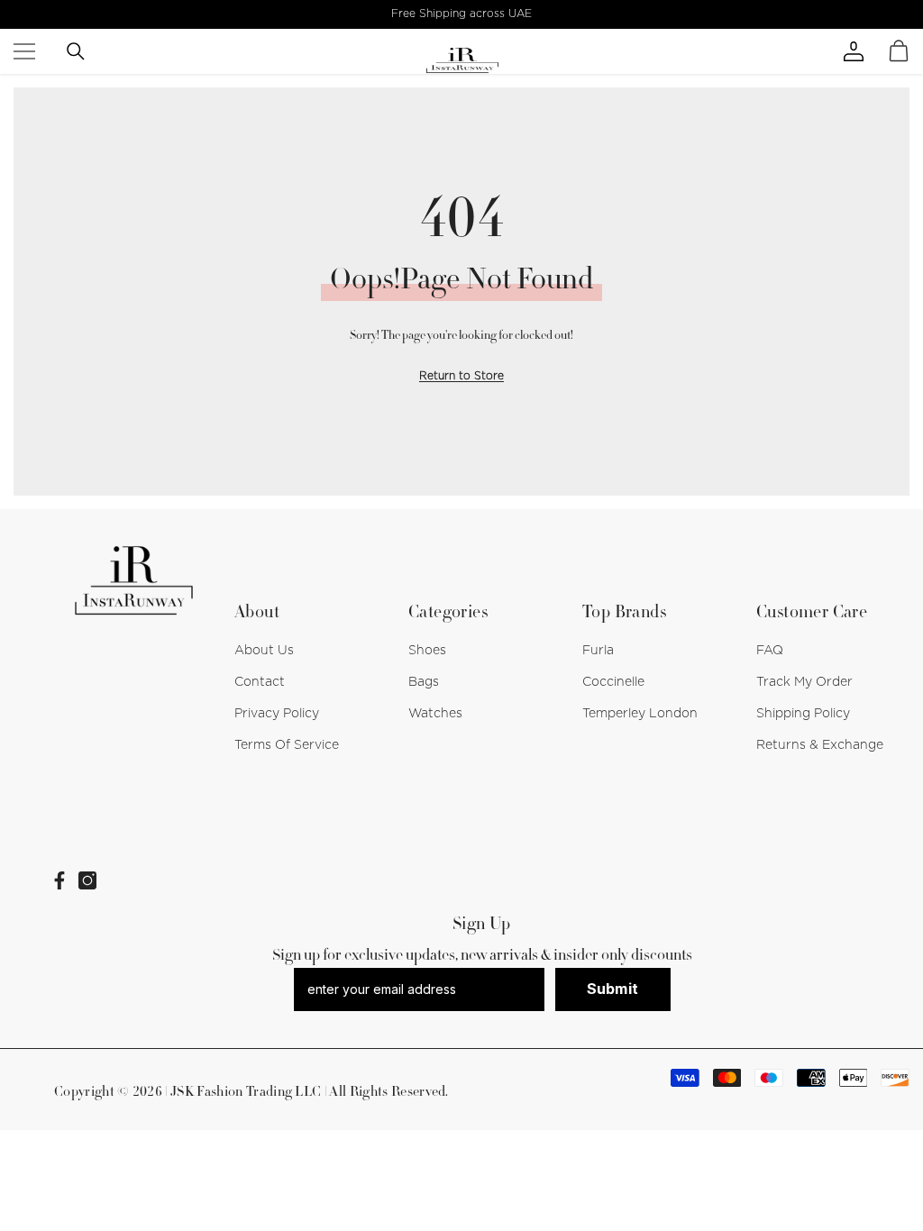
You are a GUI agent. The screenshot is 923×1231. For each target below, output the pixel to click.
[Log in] (871, 51)
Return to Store (461, 375)
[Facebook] (59, 880)
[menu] (24, 51)
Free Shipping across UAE (461, 13)
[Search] (76, 51)
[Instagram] (87, 880)
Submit (613, 989)
